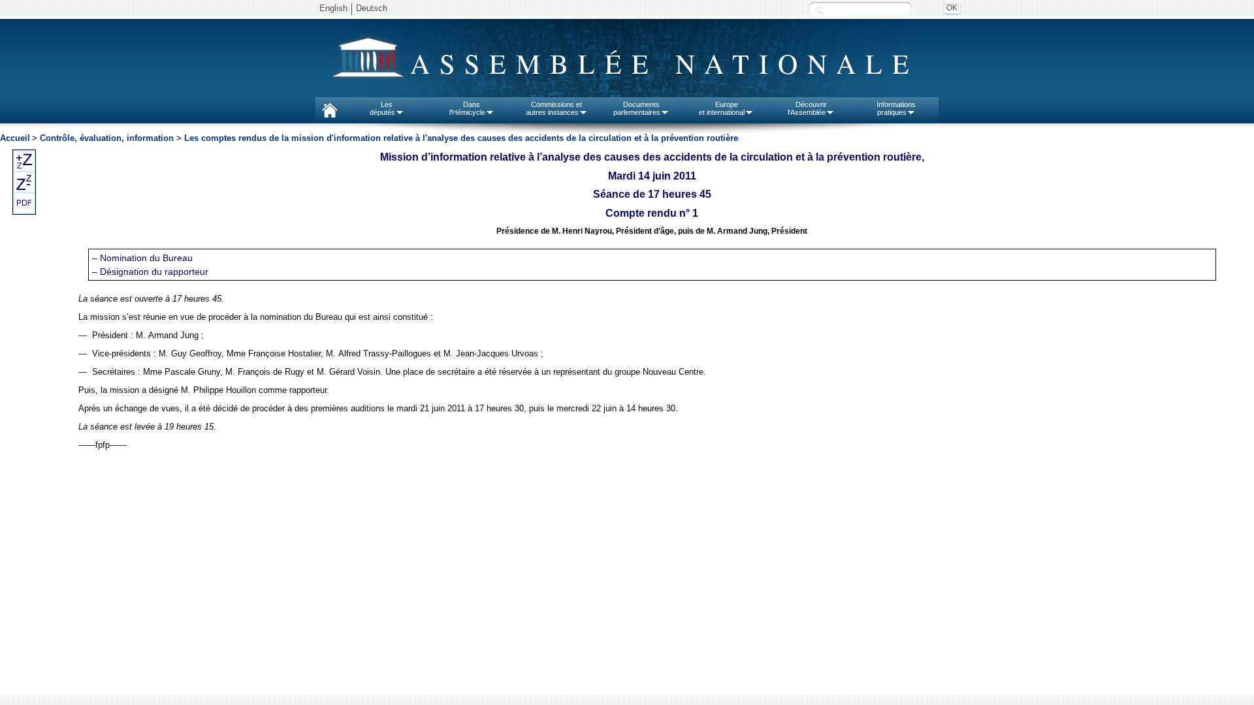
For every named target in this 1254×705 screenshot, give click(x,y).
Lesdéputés (382, 108)
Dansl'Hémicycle (467, 108)
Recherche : (819, 9)
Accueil (15, 138)
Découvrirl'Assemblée (807, 108)
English (333, 8)
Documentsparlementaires (636, 108)
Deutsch (371, 8)
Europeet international (722, 108)
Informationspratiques (896, 108)
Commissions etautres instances (554, 108)
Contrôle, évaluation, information (107, 138)
